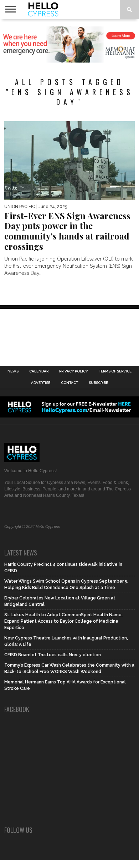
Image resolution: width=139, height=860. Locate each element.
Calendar (38, 371)
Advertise (40, 383)
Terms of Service (115, 371)
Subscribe (98, 383)
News (13, 371)
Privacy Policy (73, 371)
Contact (69, 383)
